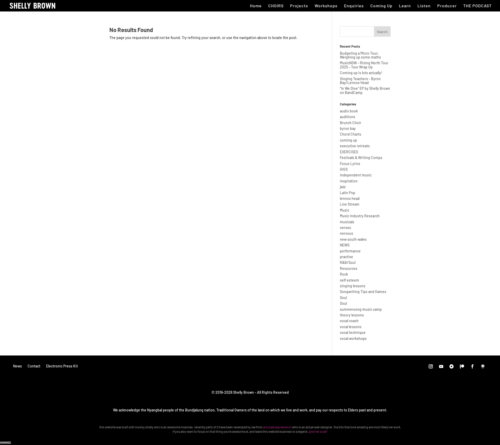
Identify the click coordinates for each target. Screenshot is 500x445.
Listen (424, 6)
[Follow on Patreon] (462, 366)
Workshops (326, 6)
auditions (347, 117)
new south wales (353, 239)
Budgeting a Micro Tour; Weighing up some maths (360, 55)
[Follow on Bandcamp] (451, 366)
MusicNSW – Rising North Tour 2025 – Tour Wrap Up (364, 65)
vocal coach (349, 321)
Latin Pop (347, 192)
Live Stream (349, 204)
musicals (347, 222)
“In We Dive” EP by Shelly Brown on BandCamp (365, 90)
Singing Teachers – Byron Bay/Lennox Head (360, 81)
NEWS (344, 245)
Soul (343, 297)
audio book (349, 111)
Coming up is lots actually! (361, 73)
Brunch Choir (350, 122)
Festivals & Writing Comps (361, 157)
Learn (405, 6)
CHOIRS (276, 6)
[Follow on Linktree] (483, 366)
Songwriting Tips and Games (363, 291)
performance (350, 251)
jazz (343, 187)
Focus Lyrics (350, 163)
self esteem (349, 280)
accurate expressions (277, 427)
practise (346, 257)
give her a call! (318, 431)
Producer (447, 6)
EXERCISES (349, 152)
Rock (344, 274)
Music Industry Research (360, 216)
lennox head (350, 198)
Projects (299, 6)
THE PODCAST (477, 6)
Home (256, 6)
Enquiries (354, 6)
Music (344, 210)
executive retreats (355, 146)
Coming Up (381, 6)
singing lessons (352, 286)
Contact (34, 366)
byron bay (348, 128)
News (17, 366)
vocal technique (353, 332)
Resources (348, 268)
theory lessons (352, 315)
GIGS (344, 169)
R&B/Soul (347, 262)
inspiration (349, 181)
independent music (356, 175)
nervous (346, 233)
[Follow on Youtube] (441, 366)
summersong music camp (361, 309)
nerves (345, 227)
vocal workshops (353, 338)
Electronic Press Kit (62, 366)
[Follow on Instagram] (431, 366)
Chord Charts (350, 134)
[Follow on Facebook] (472, 366)
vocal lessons (350, 327)
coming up (348, 140)
